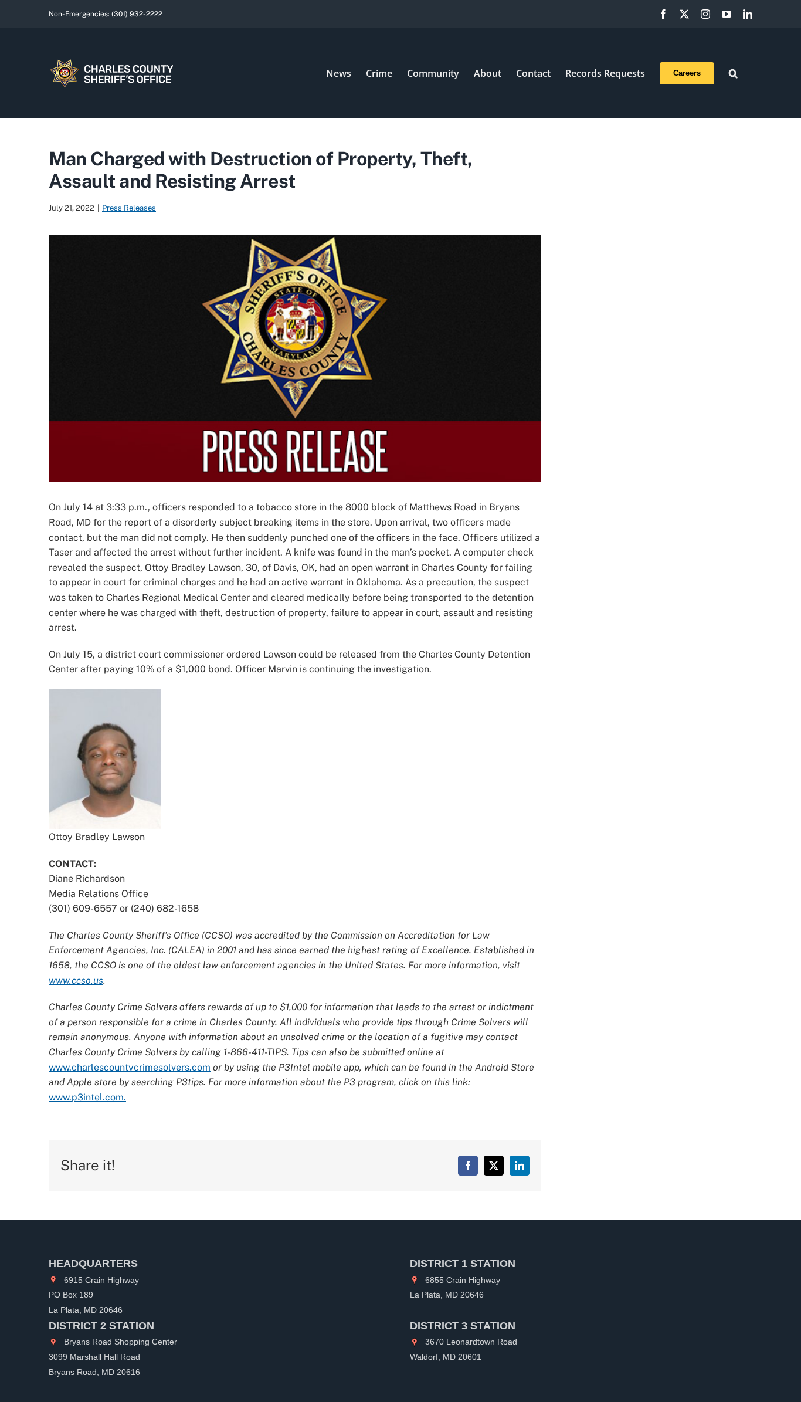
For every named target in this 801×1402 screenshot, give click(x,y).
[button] (733, 73)
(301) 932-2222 (136, 14)
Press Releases (129, 208)
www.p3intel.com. (87, 1097)
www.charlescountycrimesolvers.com (130, 1067)
